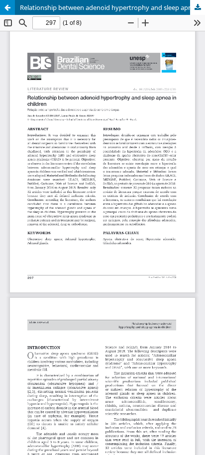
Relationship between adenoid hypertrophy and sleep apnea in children (112, 7)
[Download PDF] (197, 7)
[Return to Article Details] (7, 7)
